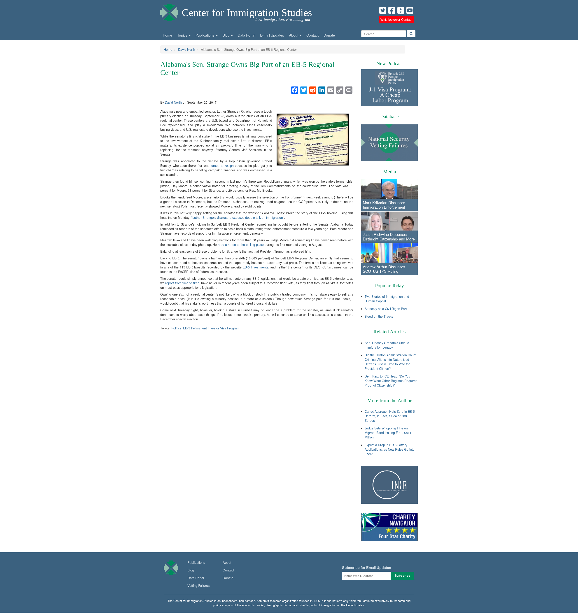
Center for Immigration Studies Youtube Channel (409, 10)
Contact (312, 35)
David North (186, 49)
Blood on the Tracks (379, 316)
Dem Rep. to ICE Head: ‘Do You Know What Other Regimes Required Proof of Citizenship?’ (391, 380)
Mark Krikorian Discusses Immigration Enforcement (384, 205)
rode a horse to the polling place (241, 244)
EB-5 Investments (255, 267)
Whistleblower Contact (396, 19)
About (294, 35)
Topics (182, 35)
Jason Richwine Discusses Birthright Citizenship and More (389, 237)
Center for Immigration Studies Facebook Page (391, 10)
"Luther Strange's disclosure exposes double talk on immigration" (237, 217)
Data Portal (246, 35)
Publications (205, 35)
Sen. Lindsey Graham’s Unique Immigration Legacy (387, 345)
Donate (329, 35)
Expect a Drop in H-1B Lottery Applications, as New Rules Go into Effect (390, 449)
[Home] (169, 11)
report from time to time (182, 283)
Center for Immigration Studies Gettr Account (400, 10)
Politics (176, 328)
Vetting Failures (198, 585)
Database (389, 116)
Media (389, 171)
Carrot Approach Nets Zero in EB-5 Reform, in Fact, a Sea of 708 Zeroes (390, 416)
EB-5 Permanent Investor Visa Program (211, 328)
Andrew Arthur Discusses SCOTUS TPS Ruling (384, 269)
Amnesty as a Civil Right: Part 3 (387, 308)
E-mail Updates (272, 35)
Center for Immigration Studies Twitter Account (382, 10)
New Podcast (389, 63)
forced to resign (221, 165)
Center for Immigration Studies (247, 12)
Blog (227, 35)
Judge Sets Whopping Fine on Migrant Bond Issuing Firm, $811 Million (388, 432)
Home (167, 35)
